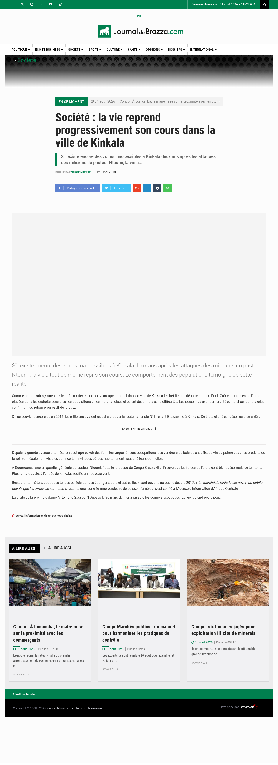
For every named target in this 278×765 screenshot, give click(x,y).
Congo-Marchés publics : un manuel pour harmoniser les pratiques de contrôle (138, 633)
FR (139, 15)
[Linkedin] (147, 188)
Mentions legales (24, 694)
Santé (133, 49)
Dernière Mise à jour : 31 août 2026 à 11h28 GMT (224, 4)
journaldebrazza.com (61, 708)
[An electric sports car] (50, 586)
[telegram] (157, 188)
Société (74, 49)
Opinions (153, 49)
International (202, 49)
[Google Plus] (137, 188)
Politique (20, 49)
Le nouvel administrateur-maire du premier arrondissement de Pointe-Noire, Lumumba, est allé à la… (48, 661)
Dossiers (175, 49)
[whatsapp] (167, 188)
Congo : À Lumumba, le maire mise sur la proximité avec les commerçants (176, 101)
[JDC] (140, 31)
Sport (94, 49)
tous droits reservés (89, 708)
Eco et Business (48, 49)
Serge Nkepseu (82, 172)
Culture (113, 49)
